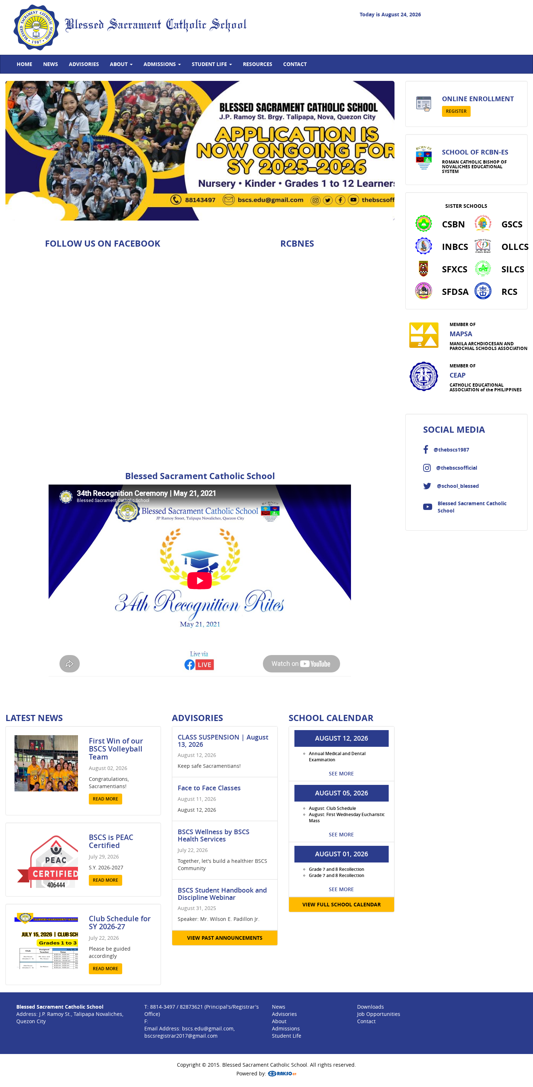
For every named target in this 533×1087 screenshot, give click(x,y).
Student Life (286, 1035)
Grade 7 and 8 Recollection (336, 869)
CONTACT (295, 64)
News (278, 1006)
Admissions (286, 1028)
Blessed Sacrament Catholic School (156, 25)
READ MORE (105, 799)
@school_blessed (458, 485)
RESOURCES (257, 64)
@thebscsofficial (456, 467)
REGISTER (456, 111)
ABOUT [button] (119, 64)
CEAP (458, 375)
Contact (366, 1021)
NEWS (50, 64)
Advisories (284, 1013)
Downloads (370, 1006)
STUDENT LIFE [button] (210, 64)
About (279, 1021)
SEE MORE (341, 773)
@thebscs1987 (451, 449)
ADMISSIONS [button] (160, 64)
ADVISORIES (84, 64)
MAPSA (461, 333)
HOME (24, 64)
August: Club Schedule (332, 808)
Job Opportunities (378, 1013)
